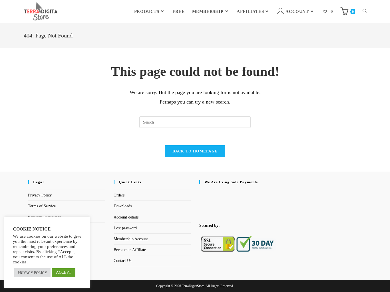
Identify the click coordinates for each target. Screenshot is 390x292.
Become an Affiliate (130, 250)
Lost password (125, 228)
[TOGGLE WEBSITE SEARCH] (365, 11)
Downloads (123, 206)
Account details (126, 217)
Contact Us (122, 261)
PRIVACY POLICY (32, 273)
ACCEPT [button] (63, 272)
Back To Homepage (195, 151)
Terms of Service (42, 206)
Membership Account (131, 239)
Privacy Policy (40, 195)
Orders (119, 195)
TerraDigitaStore (193, 286)
